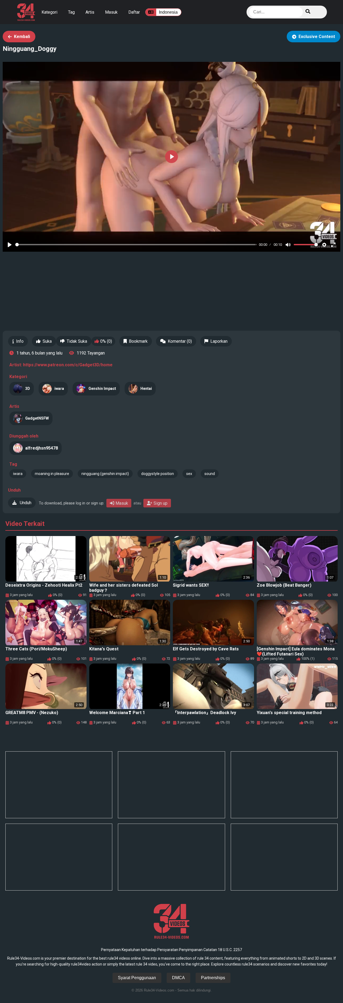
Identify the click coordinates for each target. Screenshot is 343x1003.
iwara (18, 474)
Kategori (49, 12)
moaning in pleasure (52, 474)
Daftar (134, 12)
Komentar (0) (180, 341)
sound (209, 474)
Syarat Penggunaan (137, 977)
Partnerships (213, 977)
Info (20, 341)
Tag (71, 12)
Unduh (25, 502)
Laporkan (219, 341)
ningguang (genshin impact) (105, 474)
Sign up (160, 503)
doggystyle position (157, 474)
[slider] (136, 244)
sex (189, 474)
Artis (89, 12)
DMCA (178, 977)
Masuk (111, 12)
